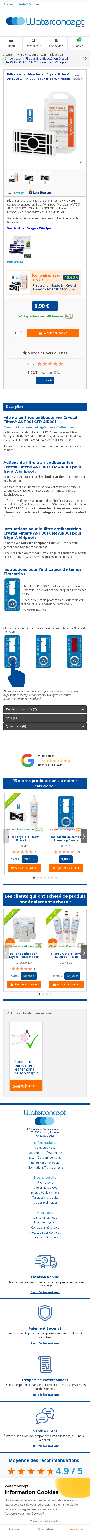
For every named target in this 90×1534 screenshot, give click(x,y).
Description (14, 406)
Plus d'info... (16, 262)
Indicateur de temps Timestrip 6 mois (66, 838)
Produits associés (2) (21, 709)
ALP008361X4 (24, 963)
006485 (24, 846)
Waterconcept (47, 756)
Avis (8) (11, 717)
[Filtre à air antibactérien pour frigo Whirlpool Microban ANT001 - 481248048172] (20, 245)
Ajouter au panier (55, 333)
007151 (66, 846)
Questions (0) (16, 726)
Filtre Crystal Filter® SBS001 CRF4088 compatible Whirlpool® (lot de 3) (66, 959)
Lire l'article (25, 1086)
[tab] (45, 407)
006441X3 (66, 963)
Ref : (10, 193)
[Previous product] (84, 58)
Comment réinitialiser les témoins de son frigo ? (26, 1067)
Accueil (9, 4)
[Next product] (86, 58)
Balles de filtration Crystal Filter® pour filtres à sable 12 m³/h (24, 957)
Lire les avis (45, 380)
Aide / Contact (30, 4)
